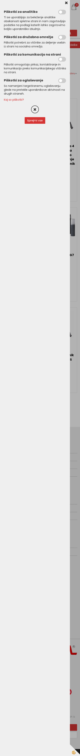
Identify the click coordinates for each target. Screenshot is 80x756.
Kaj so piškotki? (14, 100)
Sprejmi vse (35, 120)
